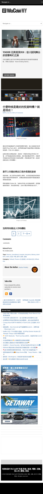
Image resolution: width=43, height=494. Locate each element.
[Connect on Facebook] (10, 294)
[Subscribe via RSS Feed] (6, 294)
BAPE (4, 112)
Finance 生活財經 (20, 259)
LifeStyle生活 (30, 259)
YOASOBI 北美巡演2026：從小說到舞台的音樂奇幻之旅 (21, 53)
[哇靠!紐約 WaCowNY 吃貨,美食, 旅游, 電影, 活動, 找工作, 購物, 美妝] (14, 13)
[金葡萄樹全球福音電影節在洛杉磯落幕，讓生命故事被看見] (14, 95)
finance (9, 254)
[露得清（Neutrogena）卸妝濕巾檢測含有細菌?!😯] (23, 98)
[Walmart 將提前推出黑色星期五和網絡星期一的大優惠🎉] (12, 98)
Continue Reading (9, 75)
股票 (21, 256)
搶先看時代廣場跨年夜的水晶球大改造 (15, 359)
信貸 (11, 256)
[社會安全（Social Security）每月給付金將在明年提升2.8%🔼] (36, 95)
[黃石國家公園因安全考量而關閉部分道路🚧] (33, 95)
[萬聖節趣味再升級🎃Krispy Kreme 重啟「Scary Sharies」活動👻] (19, 98)
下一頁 (26, 234)
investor (21, 254)
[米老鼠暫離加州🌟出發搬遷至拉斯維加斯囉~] (29, 95)
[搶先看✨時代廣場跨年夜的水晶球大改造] (27, 98)
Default (12, 259)
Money (33, 254)
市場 (15, 256)
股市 (18, 256)
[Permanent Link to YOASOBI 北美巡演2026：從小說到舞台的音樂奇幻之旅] (21, 39)
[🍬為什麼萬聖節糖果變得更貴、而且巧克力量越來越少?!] (15, 98)
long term (28, 254)
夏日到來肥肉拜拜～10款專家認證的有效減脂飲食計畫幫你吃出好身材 (12, 302)
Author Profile (23, 267)
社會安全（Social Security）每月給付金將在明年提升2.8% (21, 345)
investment (15, 254)
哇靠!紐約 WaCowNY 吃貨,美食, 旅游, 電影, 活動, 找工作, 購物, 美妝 (21, 470)
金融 (25, 256)
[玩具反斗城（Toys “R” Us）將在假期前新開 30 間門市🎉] (31, 98)
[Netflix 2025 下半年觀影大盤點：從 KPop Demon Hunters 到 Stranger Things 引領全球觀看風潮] (25, 95)
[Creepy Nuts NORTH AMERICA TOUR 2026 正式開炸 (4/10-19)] (17, 95)
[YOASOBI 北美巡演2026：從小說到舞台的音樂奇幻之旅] (10, 95)
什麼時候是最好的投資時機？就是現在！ (21, 108)
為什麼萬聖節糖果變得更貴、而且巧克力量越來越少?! (21, 350)
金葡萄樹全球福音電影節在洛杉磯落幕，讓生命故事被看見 (21, 320)
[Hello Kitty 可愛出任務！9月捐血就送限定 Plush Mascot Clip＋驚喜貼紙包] (6, 95)
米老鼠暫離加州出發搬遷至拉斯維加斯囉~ (16, 340)
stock (7, 256)
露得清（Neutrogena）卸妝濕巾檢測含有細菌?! (17, 357)
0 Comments (19, 112)
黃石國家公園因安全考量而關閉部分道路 (15, 343)
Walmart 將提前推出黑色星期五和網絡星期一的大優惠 (19, 347)
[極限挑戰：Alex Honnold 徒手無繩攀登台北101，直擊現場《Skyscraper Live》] (21, 95)
